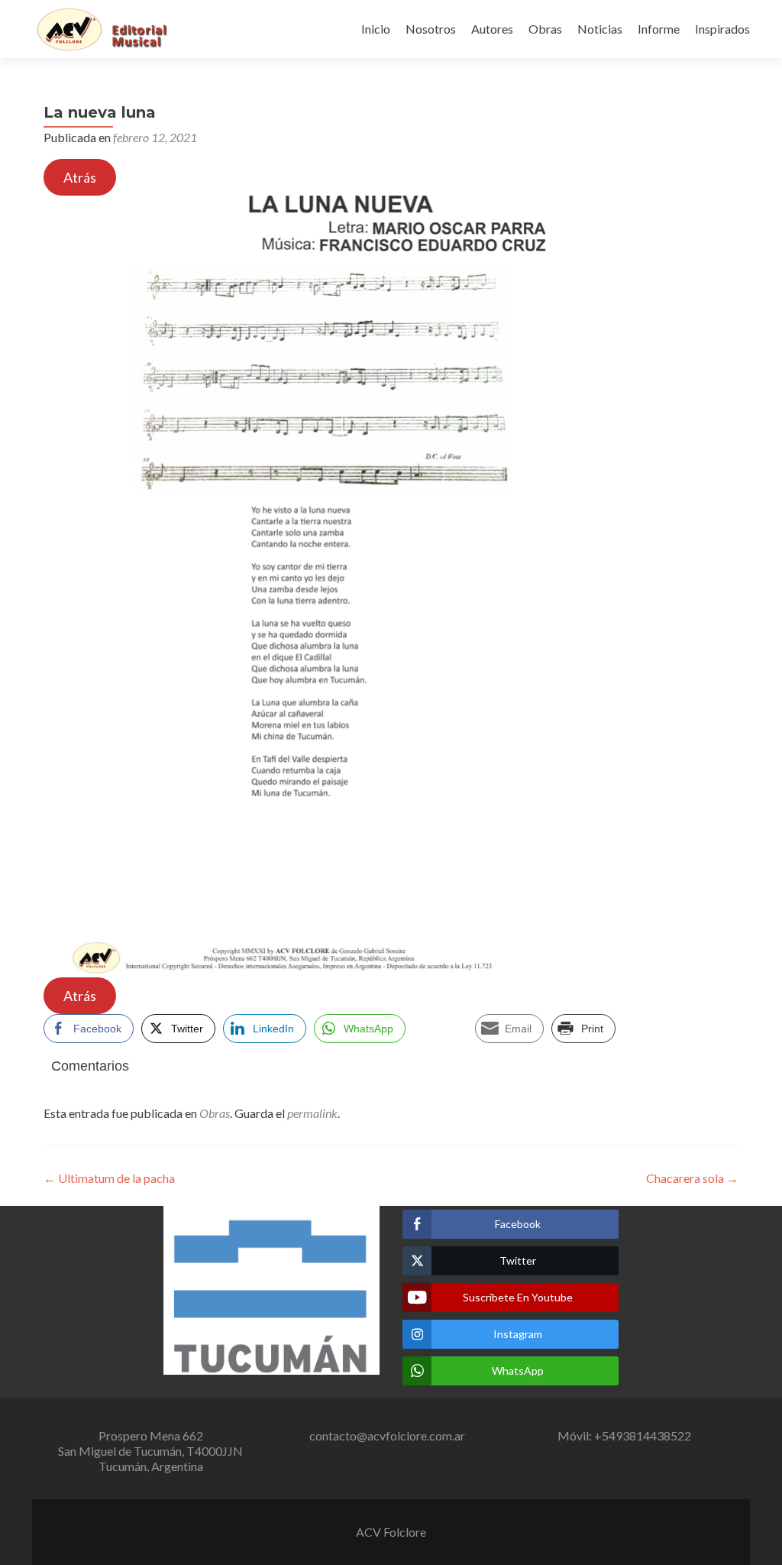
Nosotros (431, 28)
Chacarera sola (692, 1178)
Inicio (375, 28)
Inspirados (722, 28)
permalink (312, 1113)
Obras (545, 28)
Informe (659, 28)
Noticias (599, 28)
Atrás (79, 177)
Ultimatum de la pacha (109, 1178)
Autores (492, 28)
